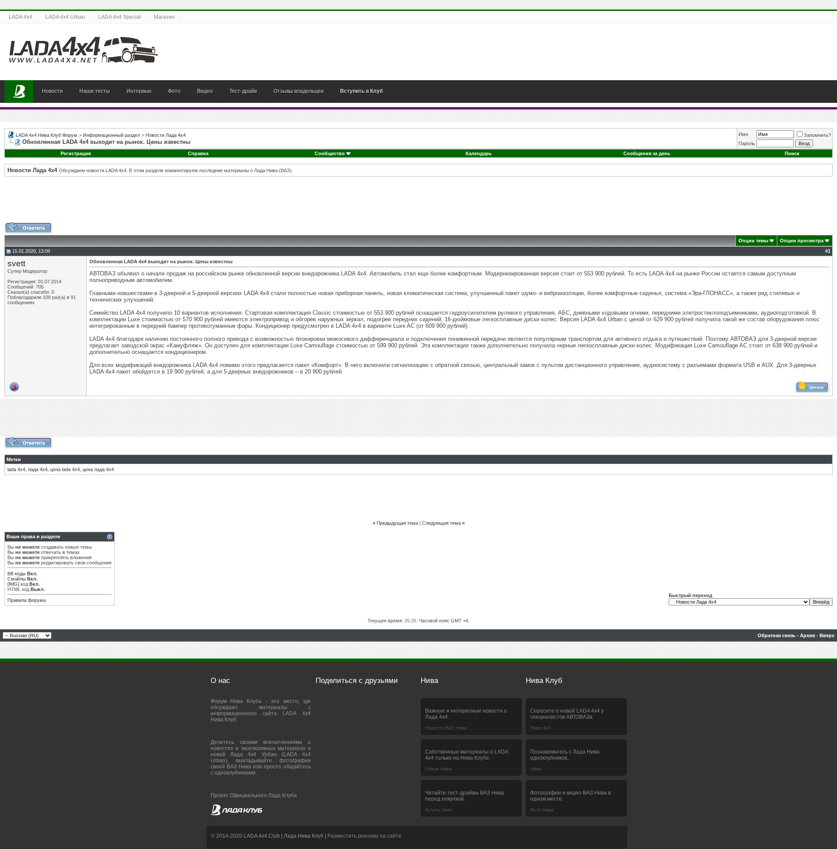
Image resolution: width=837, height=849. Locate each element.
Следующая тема (441, 523)
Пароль (746, 143)
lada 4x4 (16, 469)
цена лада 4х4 (98, 469)
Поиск (792, 153)
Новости (52, 91)
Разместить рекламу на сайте (364, 836)
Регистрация (76, 153)
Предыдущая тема (397, 523)
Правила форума (26, 600)
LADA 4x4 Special (119, 17)
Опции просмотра (801, 240)
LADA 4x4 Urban (65, 17)
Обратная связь (777, 635)
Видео (205, 91)
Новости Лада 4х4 (166, 135)
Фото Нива (542, 809)
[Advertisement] (418, 202)
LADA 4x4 (20, 17)
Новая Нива (438, 768)
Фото (174, 91)
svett (16, 263)
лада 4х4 (38, 469)
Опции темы (753, 240)
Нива (535, 768)
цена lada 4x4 (65, 469)
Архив (807, 635)
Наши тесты (94, 91)
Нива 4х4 (540, 727)
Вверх (827, 635)
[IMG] (13, 584)
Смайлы (16, 578)
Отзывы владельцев (298, 91)
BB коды (16, 573)
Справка (198, 153)
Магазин (164, 17)
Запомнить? (817, 135)
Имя (743, 134)
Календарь (479, 153)
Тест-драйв (243, 91)
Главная (19, 91)
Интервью (138, 91)
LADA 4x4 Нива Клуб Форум (46, 135)
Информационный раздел (111, 135)
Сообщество (330, 153)
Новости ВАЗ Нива (446, 727)
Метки (14, 459)
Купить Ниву (439, 809)
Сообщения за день (646, 153)
